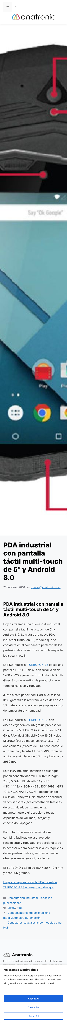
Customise (33, 1007)
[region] (33, 993)
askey (11, 907)
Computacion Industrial (23, 898)
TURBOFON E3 (37, 664)
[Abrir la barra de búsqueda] (16, 7)
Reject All (34, 1016)
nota (20, 907)
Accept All (33, 998)
